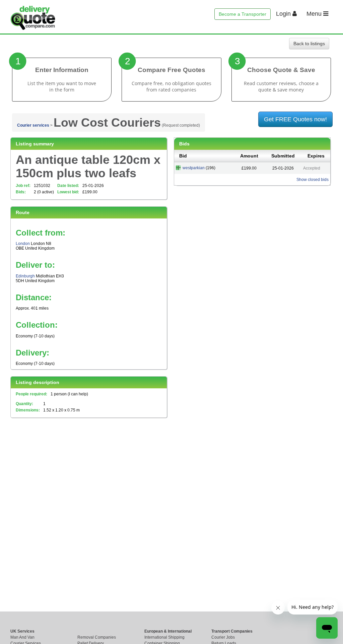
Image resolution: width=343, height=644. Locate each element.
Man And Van (22, 637)
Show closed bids (312, 179)
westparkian (194, 168)
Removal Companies (96, 637)
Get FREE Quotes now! (295, 119)
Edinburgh (25, 276)
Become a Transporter (242, 14)
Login (284, 13)
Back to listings (309, 43)
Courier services (33, 125)
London (23, 243)
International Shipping (164, 637)
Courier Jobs (223, 637)
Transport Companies (232, 631)
